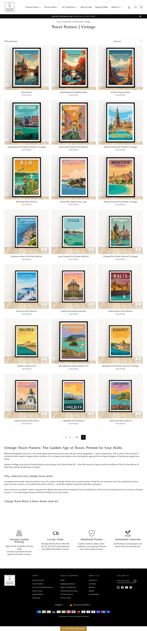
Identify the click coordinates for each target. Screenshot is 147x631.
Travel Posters (50, 7)
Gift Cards (36, 598)
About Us (115, 7)
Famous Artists (32, 7)
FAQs (63, 580)
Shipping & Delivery (68, 584)
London (36, 467)
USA (63, 464)
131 (77, 437)
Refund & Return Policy (69, 591)
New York (8, 467)
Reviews (92, 587)
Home (59, 22)
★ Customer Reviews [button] (73, 628)
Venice (98, 464)
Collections (67, 22)
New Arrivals (86, 7)
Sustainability (94, 594)
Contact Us (93, 580)
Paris (121, 464)
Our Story (92, 584)
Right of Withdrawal (68, 587)
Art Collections (69, 7)
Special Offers (101, 7)
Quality (91, 591)
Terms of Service (67, 594)
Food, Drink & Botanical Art (42, 587)
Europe (53, 464)
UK (74, 464)
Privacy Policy (66, 598)
